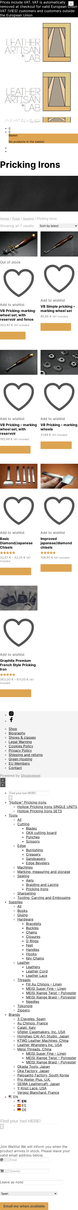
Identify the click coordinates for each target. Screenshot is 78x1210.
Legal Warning (20, 742)
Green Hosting (20, 759)
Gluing (22, 915)
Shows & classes (22, 737)
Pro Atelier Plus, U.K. (33, 1079)
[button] (9, 128)
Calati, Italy (26, 1027)
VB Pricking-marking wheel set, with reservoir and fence (17, 315)
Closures (33, 936)
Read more (12, 335)
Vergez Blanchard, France (38, 1092)
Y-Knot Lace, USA (32, 1088)
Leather (23, 962)
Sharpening (26, 893)
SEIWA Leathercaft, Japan (38, 1084)
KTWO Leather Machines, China (42, 1040)
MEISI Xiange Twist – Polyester (51, 993)
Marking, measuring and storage (43, 871)
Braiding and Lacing (42, 884)
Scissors (33, 841)
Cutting (23, 824)
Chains (31, 932)
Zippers (23, 1010)
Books (22, 910)
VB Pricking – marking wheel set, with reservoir (18, 429)
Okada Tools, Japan (33, 1066)
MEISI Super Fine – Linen (46, 988)
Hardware (25, 919)
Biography (17, 733)
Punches (33, 837)
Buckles (32, 928)
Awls (30, 880)
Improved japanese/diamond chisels (56, 542)
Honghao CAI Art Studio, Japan (43, 1036)
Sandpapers (36, 858)
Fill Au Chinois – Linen (44, 984)
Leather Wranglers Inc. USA (39, 1045)
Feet (29, 945)
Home (4, 219)
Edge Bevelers (37, 863)
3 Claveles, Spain (31, 1019)
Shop (13, 729)
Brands (14, 1014)
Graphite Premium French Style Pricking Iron (18, 664)
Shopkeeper (30, 775)
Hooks (31, 954)
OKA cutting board (41, 832)
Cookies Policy (21, 746)
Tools (16, 219)
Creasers (33, 854)
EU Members (19, 763)
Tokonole (24, 1006)
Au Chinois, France (32, 1023)
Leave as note (11, 1182)
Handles (32, 949)
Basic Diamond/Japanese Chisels (16, 542)
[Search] (10, 797)
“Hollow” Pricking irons (27, 802)
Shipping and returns (26, 755)
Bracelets (33, 923)
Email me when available (24, 1206)
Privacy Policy (20, 750)
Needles (32, 1001)
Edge (21, 845)
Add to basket (56, 327)
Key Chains (35, 958)
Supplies (16, 902)
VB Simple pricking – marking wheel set (58, 308)
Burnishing (34, 850)
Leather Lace (36, 975)
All (19, 819)
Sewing (28, 219)
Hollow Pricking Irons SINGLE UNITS (47, 807)
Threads (24, 980)
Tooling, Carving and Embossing (43, 897)
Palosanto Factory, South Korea (43, 1075)
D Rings (32, 941)
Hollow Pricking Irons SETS (39, 811)
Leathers (33, 967)
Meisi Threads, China (34, 1049)
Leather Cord (37, 971)
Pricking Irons (37, 889)
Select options (56, 445)
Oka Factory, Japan (33, 1071)
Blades (31, 828)
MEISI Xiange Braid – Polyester (51, 997)
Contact (15, 768)
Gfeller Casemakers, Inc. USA (41, 1032)
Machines (25, 867)
